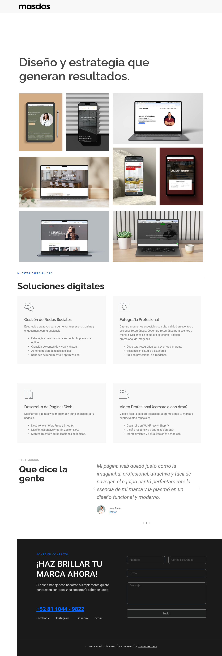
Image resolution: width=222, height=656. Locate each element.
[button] (94, 488)
